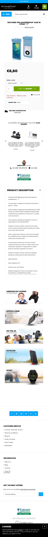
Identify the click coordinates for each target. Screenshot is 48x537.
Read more (17, 112)
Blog (6, 465)
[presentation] (30, 14)
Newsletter (8, 445)
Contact (7, 468)
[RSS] (35, 413)
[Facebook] (11, 413)
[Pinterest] (31, 413)
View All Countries (6, 471)
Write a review (29, 27)
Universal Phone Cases (23, 272)
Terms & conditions (11, 433)
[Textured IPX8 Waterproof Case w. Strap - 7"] (22, 45)
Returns (7, 436)
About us (8, 461)
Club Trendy (9, 442)
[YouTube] (26, 413)
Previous (5, 141)
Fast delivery (25, 1)
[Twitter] (16, 413)
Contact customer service (14, 429)
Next (43, 141)
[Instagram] (21, 413)
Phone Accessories (27, 271)
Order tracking (10, 439)
